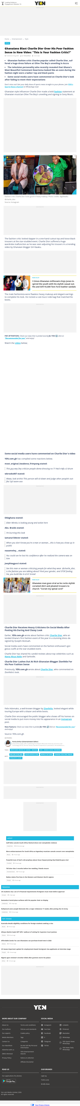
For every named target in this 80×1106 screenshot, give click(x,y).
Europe (4, 895)
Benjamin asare (16, 758)
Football (9, 863)
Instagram (66, 719)
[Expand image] (74, 157)
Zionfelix (48, 708)
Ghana (4, 935)
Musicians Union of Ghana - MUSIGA (24, 750)
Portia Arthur (27, 56)
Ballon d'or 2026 (16, 754)
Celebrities (10, 846)
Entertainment (17, 39)
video (18, 342)
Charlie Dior (56, 635)
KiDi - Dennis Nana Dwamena (50, 750)
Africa (3, 961)
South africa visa (31, 754)
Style (26, 39)
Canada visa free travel (63, 754)
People (9, 880)
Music (8, 854)
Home (7, 39)
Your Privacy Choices (42, 1105)
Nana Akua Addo (13, 656)
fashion (58, 91)
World (3, 926)
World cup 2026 (46, 754)
